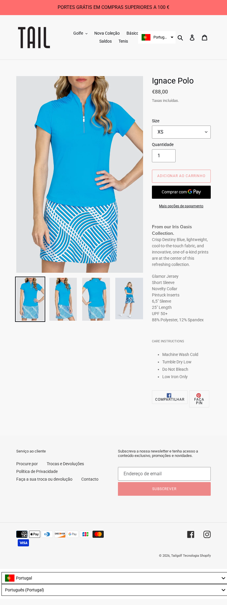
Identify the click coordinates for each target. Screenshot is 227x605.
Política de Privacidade (37, 471)
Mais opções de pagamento (181, 206)
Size (155, 120)
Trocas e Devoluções (65, 463)
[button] (157, 37)
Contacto (89, 479)
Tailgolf (176, 556)
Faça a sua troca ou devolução (44, 479)
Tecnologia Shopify (197, 556)
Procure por (27, 463)
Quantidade (163, 144)
